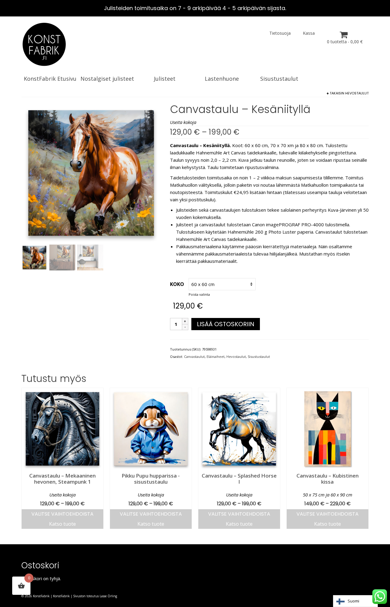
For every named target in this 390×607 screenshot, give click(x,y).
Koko (177, 284)
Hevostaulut (357, 93)
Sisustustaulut (259, 356)
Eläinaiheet (216, 356)
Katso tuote (62, 524)
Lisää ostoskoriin (225, 324)
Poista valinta (199, 294)
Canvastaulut (194, 356)
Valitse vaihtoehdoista (62, 513)
